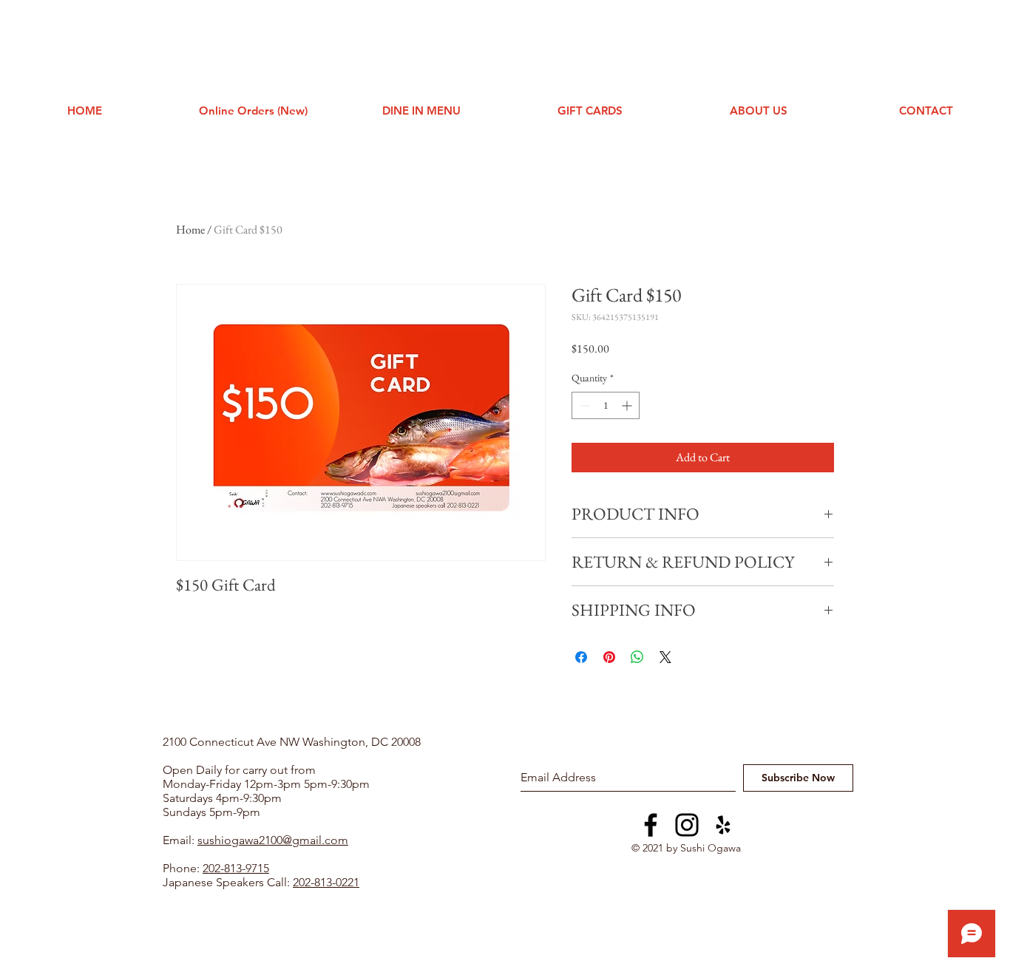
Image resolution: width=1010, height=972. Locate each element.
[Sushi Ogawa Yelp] (723, 824)
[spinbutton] (605, 405)
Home (190, 229)
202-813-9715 (236, 868)
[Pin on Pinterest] (609, 657)
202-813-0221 (326, 882)
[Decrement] (583, 405)
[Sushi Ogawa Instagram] (686, 824)
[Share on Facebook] (581, 657)
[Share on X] (665, 657)
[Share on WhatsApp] (637, 657)
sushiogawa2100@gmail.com (272, 840)
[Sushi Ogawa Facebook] (650, 824)
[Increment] (628, 405)
